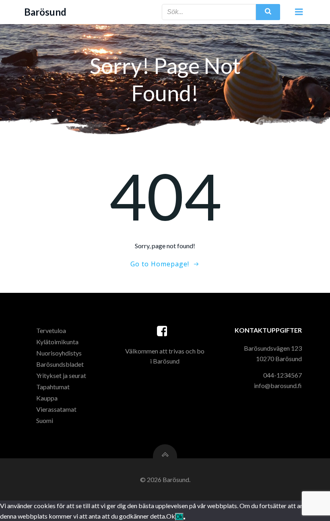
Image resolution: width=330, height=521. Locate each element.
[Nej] (184, 518)
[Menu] (299, 12)
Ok (179, 517)
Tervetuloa (51, 330)
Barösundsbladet (60, 364)
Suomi (44, 420)
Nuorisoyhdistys (59, 353)
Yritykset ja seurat (61, 375)
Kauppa (47, 398)
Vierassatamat (56, 409)
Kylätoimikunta (57, 341)
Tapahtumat (53, 386)
